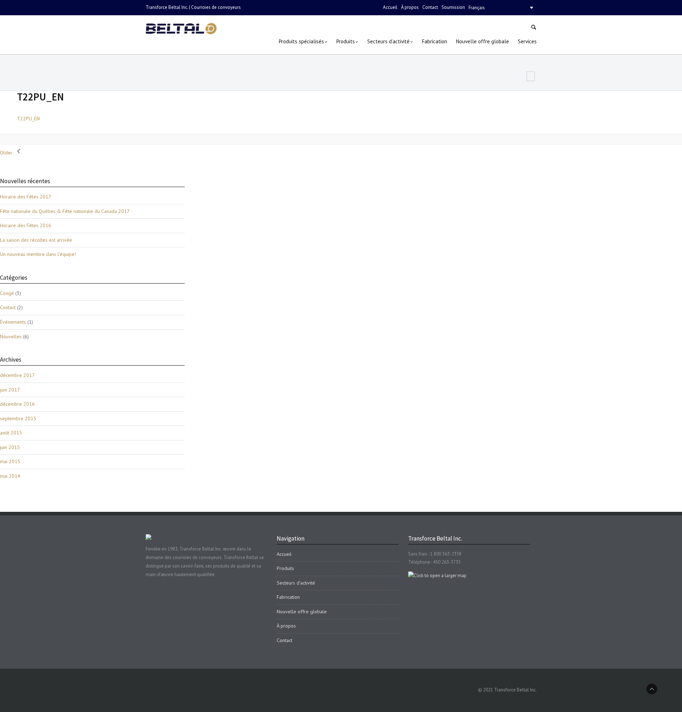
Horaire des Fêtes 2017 (25, 196)
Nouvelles (11, 336)
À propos (410, 7)
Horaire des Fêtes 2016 (25, 225)
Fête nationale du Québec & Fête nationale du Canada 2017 (65, 211)
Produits (285, 568)
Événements (13, 322)
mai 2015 (10, 461)
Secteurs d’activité (296, 583)
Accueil (390, 7)
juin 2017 (10, 390)
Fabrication (288, 597)
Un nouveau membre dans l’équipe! (38, 254)
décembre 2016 (17, 404)
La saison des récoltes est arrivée (36, 240)
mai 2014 (10, 476)
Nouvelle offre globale (302, 611)
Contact (430, 7)
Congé (7, 293)
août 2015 (11, 432)
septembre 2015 (18, 418)
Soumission (453, 7)
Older (7, 152)
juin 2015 (10, 447)
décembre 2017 (17, 375)
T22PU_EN (40, 96)
